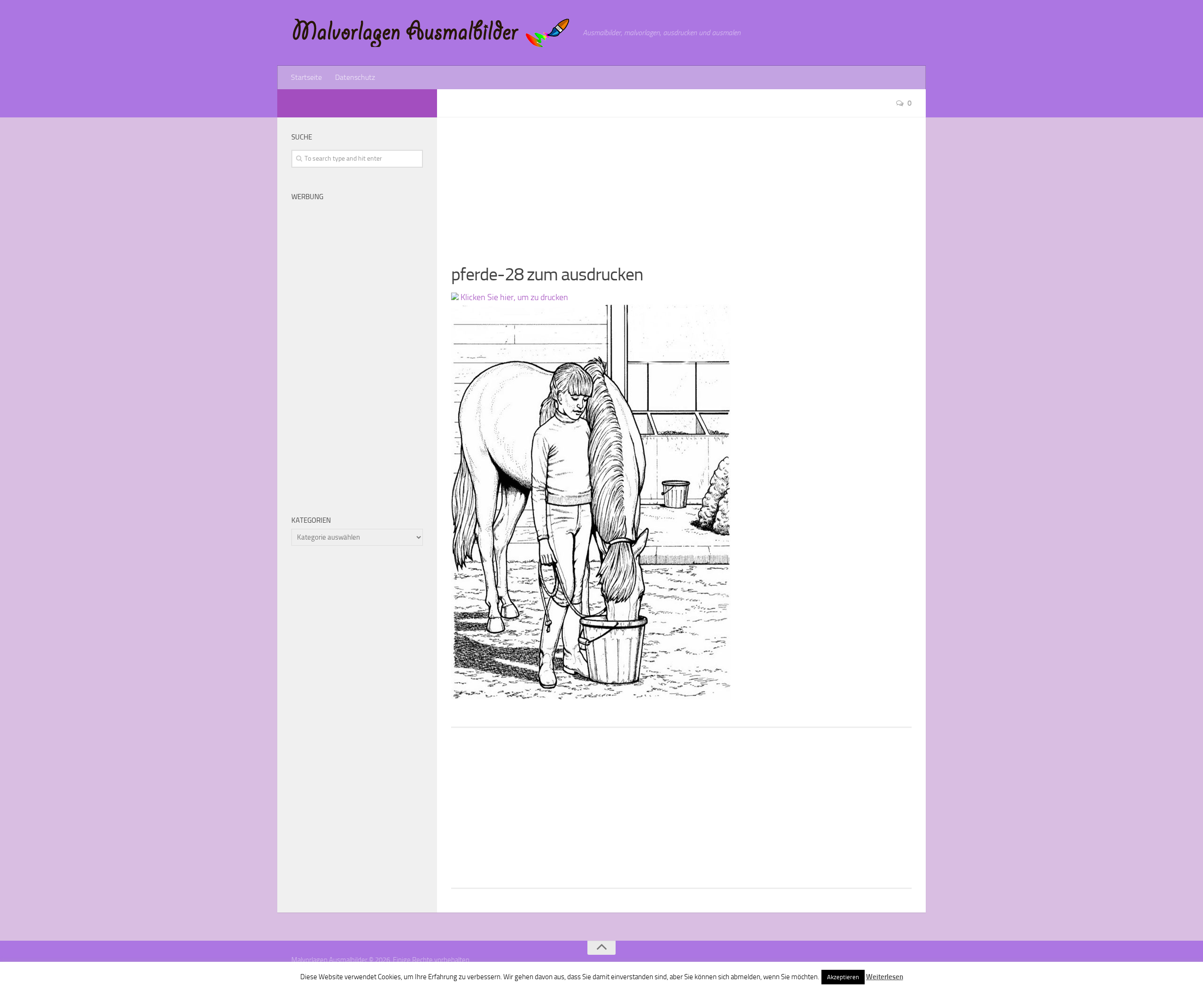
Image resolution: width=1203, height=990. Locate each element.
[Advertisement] (681, 183)
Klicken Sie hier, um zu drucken (513, 297)
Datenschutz (355, 77)
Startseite (306, 77)
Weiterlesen (884, 977)
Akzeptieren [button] (843, 977)
